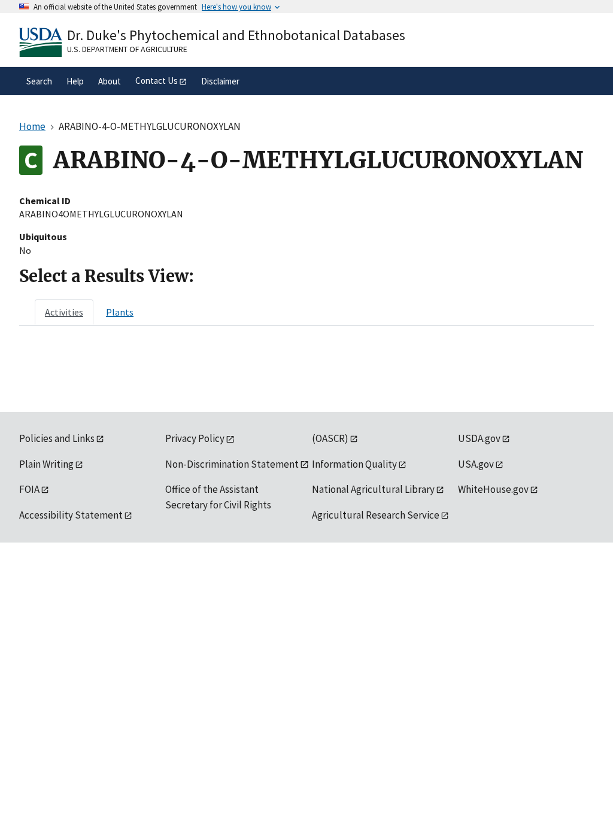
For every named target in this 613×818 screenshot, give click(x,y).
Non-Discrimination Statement (232, 464)
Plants (119, 312)
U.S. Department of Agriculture (127, 49)
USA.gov (476, 464)
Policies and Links (57, 438)
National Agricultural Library (373, 489)
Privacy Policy (194, 438)
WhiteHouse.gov (493, 489)
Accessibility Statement (71, 515)
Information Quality (354, 464)
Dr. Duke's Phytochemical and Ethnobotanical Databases (236, 35)
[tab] (64, 312)
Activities (64, 312)
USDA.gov (479, 438)
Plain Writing (46, 464)
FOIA (29, 489)
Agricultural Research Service (375, 515)
